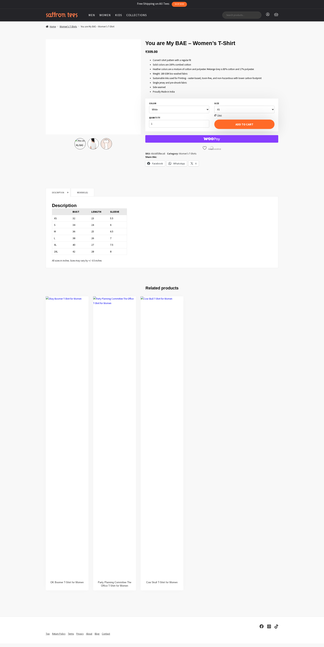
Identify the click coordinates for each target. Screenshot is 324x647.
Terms (71, 633)
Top (48, 633)
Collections (136, 15)
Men (91, 15)
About (89, 633)
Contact (106, 633)
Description (58, 192)
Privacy (80, 633)
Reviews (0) (82, 192)
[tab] (58, 192)
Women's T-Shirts (68, 26)
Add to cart (244, 124)
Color (152, 103)
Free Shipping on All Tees (160, 3)
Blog (97, 633)
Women (105, 15)
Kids (118, 15)
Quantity (154, 118)
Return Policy (58, 633)
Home (53, 26)
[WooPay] (211, 139)
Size (216, 103)
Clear (219, 115)
